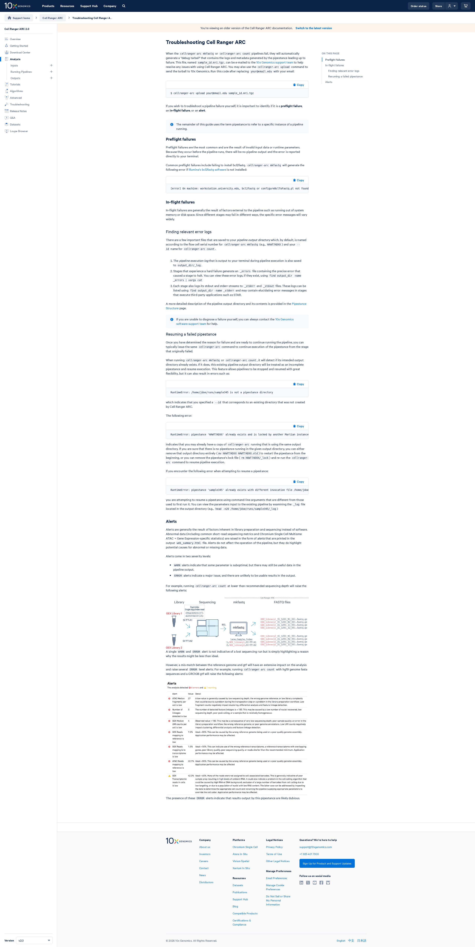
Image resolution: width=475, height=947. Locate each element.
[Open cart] (466, 6)
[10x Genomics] (179, 882)
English (341, 940)
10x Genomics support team (274, 62)
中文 (351, 940)
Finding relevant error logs (343, 71)
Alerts (328, 82)
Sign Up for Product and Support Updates (327, 863)
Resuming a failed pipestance (345, 76)
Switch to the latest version (314, 28)
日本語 (361, 940)
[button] (51, 65)
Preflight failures (335, 59)
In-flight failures (334, 65)
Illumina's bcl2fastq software (207, 169)
